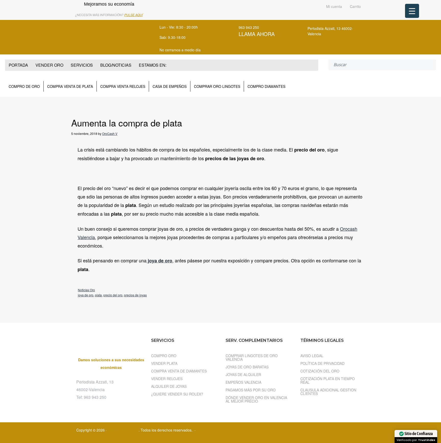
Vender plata (164, 363)
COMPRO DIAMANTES (266, 86)
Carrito (355, 7)
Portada (18, 65)
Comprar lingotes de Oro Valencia (252, 357)
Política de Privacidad (322, 363)
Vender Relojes (166, 378)
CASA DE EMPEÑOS (170, 86)
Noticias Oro (86, 290)
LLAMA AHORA (257, 34)
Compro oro (163, 355)
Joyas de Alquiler (243, 374)
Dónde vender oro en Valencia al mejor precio (256, 399)
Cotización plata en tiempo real (327, 380)
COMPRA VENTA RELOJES (122, 86)
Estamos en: (152, 65)
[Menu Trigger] (412, 11)
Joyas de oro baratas (247, 366)
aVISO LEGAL (311, 355)
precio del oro (112, 295)
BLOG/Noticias (115, 65)
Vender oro (49, 65)
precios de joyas (135, 295)
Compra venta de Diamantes (179, 371)
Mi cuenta (333, 7)
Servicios (82, 65)
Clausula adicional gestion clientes (328, 391)
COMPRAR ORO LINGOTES (217, 86)
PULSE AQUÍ (133, 15)
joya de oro (85, 295)
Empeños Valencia (243, 382)
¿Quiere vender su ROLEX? (177, 394)
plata (98, 295)
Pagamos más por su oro (251, 389)
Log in (201, 430)
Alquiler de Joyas (169, 386)
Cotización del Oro (319, 371)
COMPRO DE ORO (24, 86)
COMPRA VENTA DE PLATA (70, 86)
